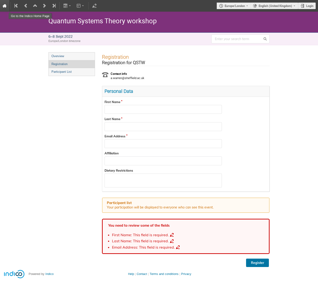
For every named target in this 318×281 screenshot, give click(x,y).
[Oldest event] (16, 6)
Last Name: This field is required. (140, 241)
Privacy (186, 274)
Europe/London (235, 6)
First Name (112, 102)
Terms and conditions (164, 274)
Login (309, 6)
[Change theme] (80, 6)
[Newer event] (44, 6)
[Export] (67, 6)
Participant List (61, 71)
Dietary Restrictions (119, 170)
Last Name (112, 119)
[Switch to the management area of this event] (94, 6)
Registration (59, 64)
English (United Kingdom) (275, 6)
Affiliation (112, 153)
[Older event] (25, 6)
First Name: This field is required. (140, 235)
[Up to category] (35, 6)
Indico (49, 274)
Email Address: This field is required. (143, 247)
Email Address (115, 136)
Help (131, 274)
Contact (142, 274)
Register (257, 263)
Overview (57, 56)
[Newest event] (53, 6)
